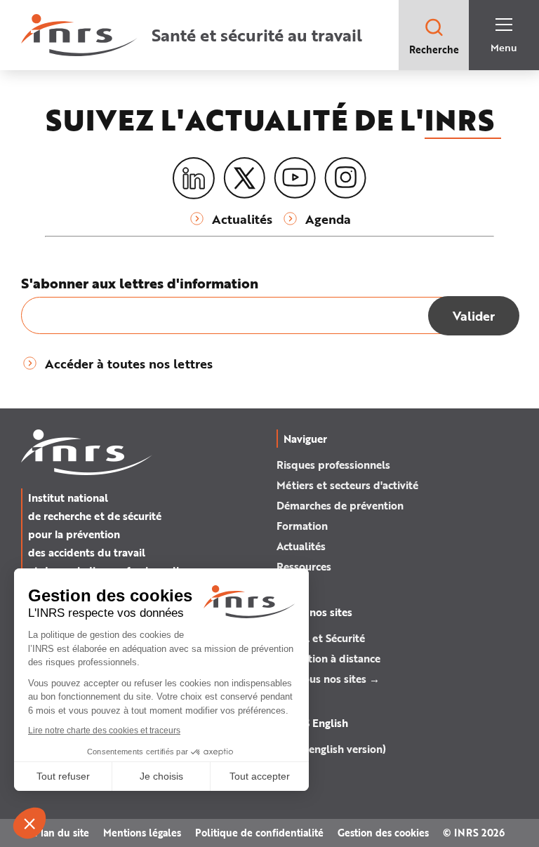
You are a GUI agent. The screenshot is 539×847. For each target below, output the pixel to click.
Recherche (434, 49)
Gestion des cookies (383, 832)
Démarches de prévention (340, 505)
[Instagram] (345, 178)
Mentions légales (142, 832)
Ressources (304, 566)
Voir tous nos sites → (328, 678)
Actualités (301, 546)
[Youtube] (295, 178)
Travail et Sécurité (321, 638)
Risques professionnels (333, 464)
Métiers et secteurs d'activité (347, 485)
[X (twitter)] (244, 178)
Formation (302, 525)
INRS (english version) (331, 748)
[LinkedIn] (194, 178)
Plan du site (61, 832)
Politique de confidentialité (259, 832)
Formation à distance (328, 658)
